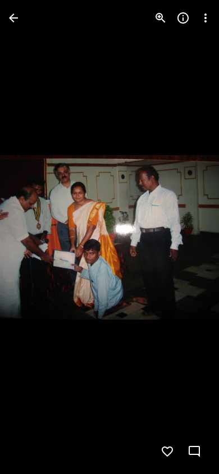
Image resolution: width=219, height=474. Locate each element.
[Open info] (183, 18)
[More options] (205, 18)
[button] (31, 237)
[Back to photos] (13, 17)
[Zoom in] (160, 18)
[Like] (167, 451)
